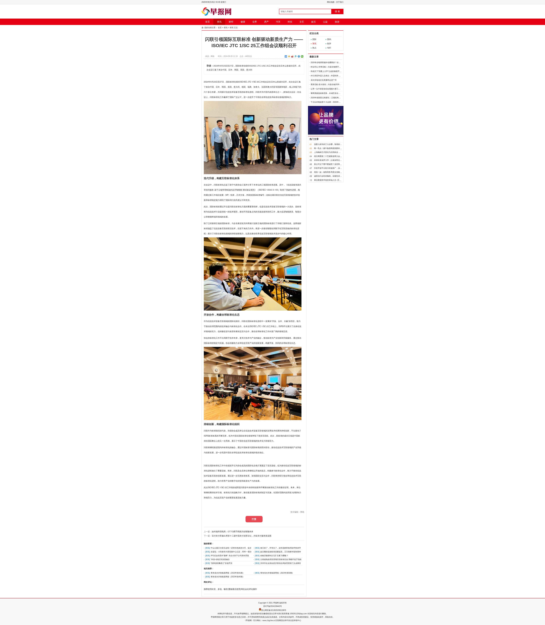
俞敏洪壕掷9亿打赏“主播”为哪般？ (274, 556)
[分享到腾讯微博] (295, 56)
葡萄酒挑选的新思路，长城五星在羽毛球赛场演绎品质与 (334, 93)
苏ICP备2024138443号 (272, 606)
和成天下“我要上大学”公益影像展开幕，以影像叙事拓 (332, 71)
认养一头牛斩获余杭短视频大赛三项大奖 (327, 89)
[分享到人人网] (299, 56)
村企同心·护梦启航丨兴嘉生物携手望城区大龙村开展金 (333, 67)
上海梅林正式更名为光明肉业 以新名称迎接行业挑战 (335, 152)
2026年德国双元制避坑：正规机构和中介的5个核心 (332, 98)
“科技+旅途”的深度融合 (220, 559)
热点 (314, 48)
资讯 (219, 22)
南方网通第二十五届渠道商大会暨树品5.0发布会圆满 (335, 156)
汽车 (278, 22)
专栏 (329, 48)
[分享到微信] (302, 56)
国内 (329, 39)
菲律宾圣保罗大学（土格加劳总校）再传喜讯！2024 (335, 160)
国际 (314, 39)
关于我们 (339, 2)
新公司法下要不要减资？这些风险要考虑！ (331, 164)
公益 (325, 22)
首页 (207, 22)
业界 (254, 22)
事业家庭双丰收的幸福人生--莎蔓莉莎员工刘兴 (333, 180)
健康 (243, 22)
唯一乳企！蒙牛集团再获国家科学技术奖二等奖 (333, 148)
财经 (231, 22)
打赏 (254, 519)
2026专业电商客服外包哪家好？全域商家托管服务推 (332, 62)
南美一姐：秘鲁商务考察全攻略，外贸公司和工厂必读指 (337, 172)
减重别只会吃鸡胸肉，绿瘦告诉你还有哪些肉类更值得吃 (337, 176)
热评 (329, 43)
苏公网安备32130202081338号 (273, 610)
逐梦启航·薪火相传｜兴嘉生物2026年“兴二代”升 (330, 84)
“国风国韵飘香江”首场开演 (221, 563)
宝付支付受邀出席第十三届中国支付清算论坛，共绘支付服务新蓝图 (241, 536)
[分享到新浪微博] (292, 56)
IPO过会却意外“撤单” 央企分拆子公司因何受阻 (230, 556)
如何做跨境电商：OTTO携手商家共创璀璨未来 (232, 531)
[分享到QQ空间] (289, 56)
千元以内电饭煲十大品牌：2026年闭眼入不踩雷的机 (332, 102)
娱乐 (313, 22)
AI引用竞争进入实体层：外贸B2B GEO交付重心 (330, 76)
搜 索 (337, 11)
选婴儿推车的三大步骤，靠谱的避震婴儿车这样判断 (335, 144)
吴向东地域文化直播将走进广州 (324, 80)
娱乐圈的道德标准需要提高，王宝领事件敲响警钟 (280, 552)
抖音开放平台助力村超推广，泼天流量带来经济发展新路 (337, 168)
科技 (290, 22)
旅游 (337, 22)
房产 (266, 22)
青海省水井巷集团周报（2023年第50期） (277, 573)
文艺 (301, 22)
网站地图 (330, 2)
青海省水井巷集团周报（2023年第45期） (227, 577)
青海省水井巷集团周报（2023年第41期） (227, 573)
